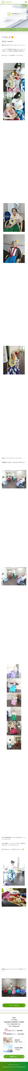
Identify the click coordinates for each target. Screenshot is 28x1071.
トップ (3, 29)
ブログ (11, 29)
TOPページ (13, 1056)
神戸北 (4, 41)
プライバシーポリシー (14, 1064)
